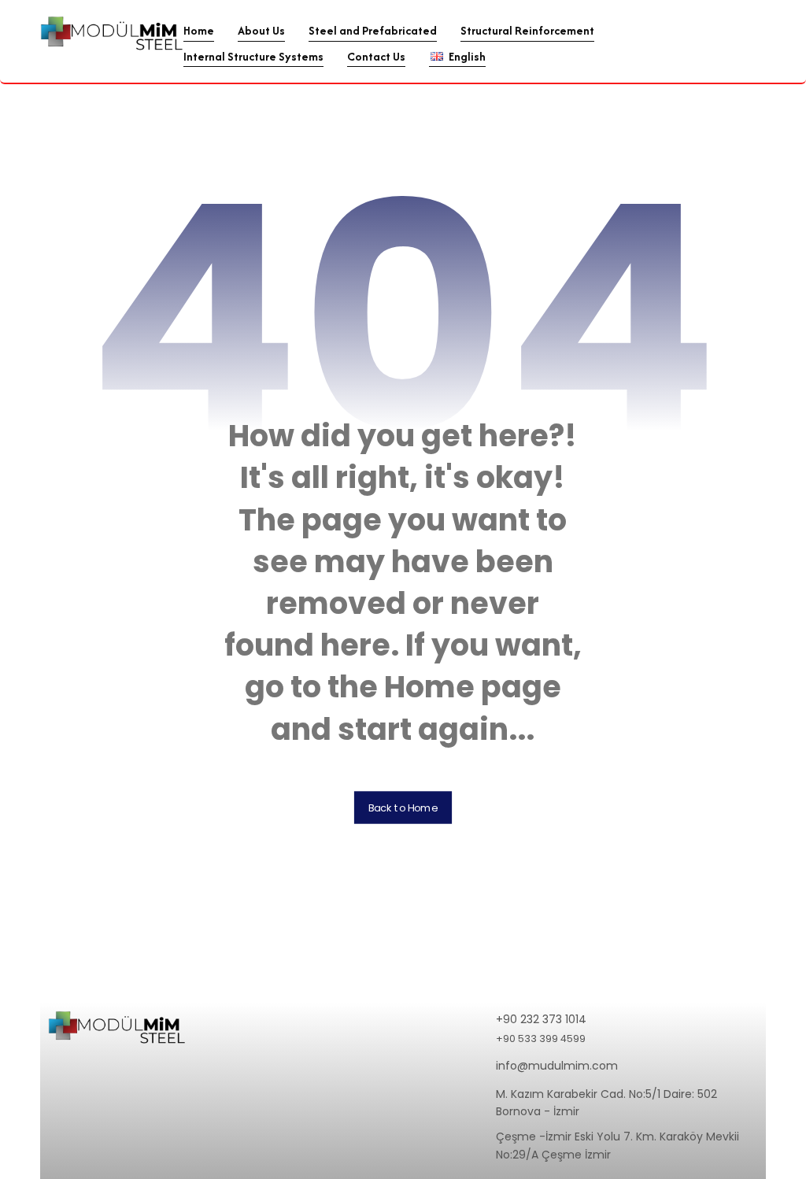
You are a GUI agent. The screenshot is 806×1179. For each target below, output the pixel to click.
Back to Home (403, 807)
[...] (111, 33)
